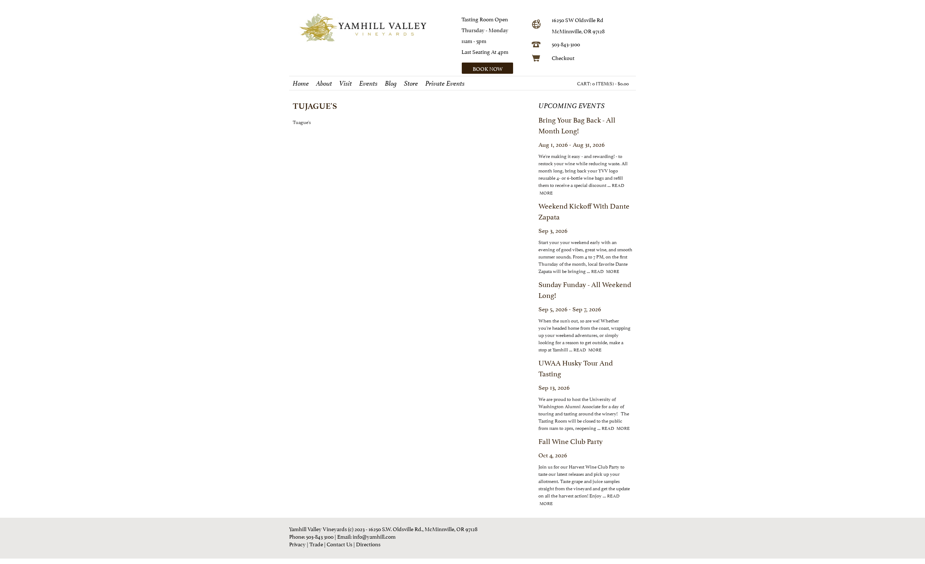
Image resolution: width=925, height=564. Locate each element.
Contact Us (339, 543)
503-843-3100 (566, 43)
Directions (368, 543)
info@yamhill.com (374, 536)
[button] (494, 68)
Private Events (445, 83)
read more (605, 271)
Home (301, 83)
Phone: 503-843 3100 (311, 536)
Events (368, 83)
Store (411, 83)
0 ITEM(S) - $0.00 (610, 83)
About (324, 83)
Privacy (297, 543)
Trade (316, 543)
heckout (565, 57)
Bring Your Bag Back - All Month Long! (576, 125)
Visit (345, 83)
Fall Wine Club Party (570, 440)
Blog (391, 83)
